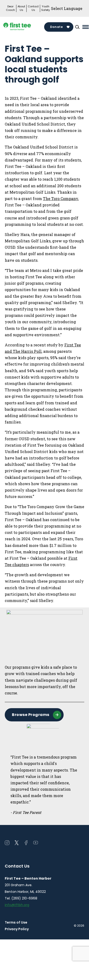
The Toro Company (60, 198)
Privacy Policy (17, 929)
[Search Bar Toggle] (77, 27)
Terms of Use (16, 922)
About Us (21, 8)
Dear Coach (10, 8)
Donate (56, 27)
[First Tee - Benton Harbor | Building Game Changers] (24, 27)
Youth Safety (45, 8)
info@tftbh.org (17, 905)
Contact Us (33, 8)
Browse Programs (30, 714)
